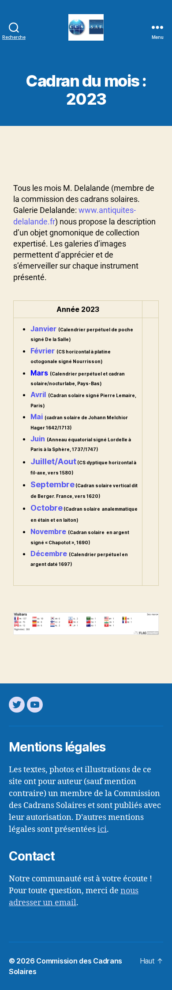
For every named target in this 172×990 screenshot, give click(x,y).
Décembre (48, 553)
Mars (39, 372)
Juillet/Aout (53, 461)
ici (102, 829)
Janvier (43, 328)
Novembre (48, 531)
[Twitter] (17, 705)
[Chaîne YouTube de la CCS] (35, 705)
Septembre (52, 484)
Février (42, 350)
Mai (36, 416)
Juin (37, 438)
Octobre (46, 507)
